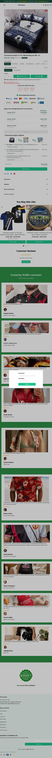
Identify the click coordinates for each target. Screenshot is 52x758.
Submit (27, 384)
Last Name (21, 378)
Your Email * (21, 373)
